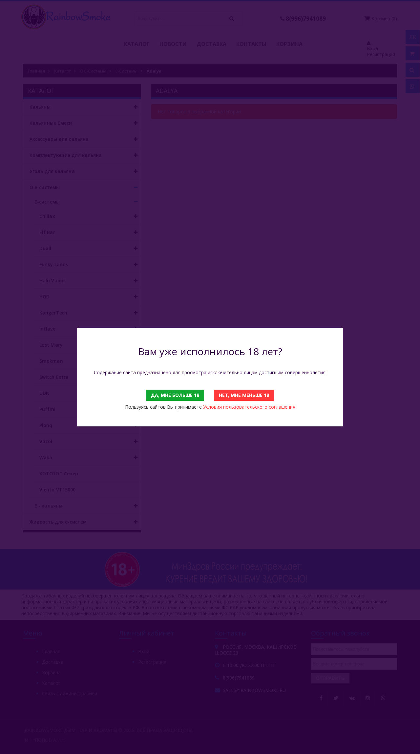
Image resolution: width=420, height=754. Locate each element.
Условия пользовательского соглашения (249, 407)
